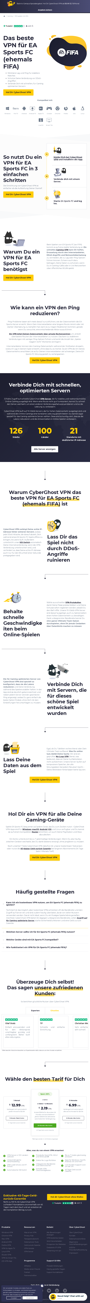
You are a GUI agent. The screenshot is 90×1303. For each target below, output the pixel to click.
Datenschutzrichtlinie (77, 1239)
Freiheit (27, 1272)
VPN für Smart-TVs (9, 1258)
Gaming (10, 16)
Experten (35, 1011)
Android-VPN (7, 1242)
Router (35, 832)
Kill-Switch (25, 542)
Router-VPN (6, 1255)
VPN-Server (45, 399)
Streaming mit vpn (54, 1251)
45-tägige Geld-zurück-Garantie (35, 849)
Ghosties (54, 1011)
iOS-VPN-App (7, 1261)
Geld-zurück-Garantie (32, 1245)
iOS (49, 829)
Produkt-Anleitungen (55, 1266)
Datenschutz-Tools (31, 1242)
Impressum (73, 1253)
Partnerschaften (30, 1275)
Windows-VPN (7, 1232)
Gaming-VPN (62, 250)
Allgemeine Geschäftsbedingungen (78, 1243)
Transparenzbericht (31, 1239)
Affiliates (27, 1266)
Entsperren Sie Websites (56, 1244)
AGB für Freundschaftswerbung (78, 1249)
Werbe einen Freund (32, 1269)
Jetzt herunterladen (54, 1241)
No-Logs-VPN (62, 757)
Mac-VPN (5, 1239)
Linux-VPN (6, 1252)
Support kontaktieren (55, 1272)
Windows (26, 829)
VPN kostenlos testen (55, 1238)
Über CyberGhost (75, 1232)
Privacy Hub (28, 1236)
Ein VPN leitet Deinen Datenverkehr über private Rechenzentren (39, 334)
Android (43, 829)
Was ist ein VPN (30, 1232)
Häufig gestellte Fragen (56, 1269)
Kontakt (72, 1236)
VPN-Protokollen (73, 602)
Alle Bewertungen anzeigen (54, 1234)
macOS (35, 829)
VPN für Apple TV (8, 1248)
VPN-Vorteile (29, 1248)
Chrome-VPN (7, 1236)
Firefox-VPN (6, 1245)
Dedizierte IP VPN (54, 1248)
